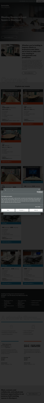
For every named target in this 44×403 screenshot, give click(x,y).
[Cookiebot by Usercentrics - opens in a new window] (38, 192)
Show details (37, 206)
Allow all (36, 210)
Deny (8, 210)
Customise (21, 210)
